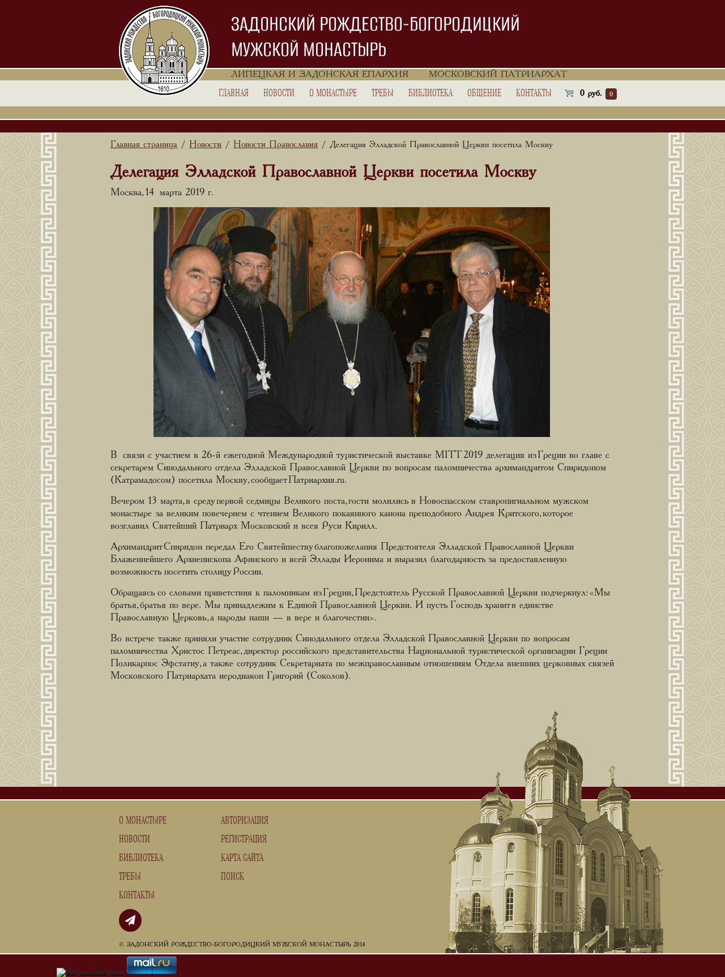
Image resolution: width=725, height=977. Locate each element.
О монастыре (333, 93)
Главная (234, 93)
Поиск (232, 876)
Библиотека (430, 93)
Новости (279, 93)
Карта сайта (242, 858)
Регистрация (244, 839)
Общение (484, 93)
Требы (383, 93)
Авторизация (244, 820)
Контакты (534, 93)
